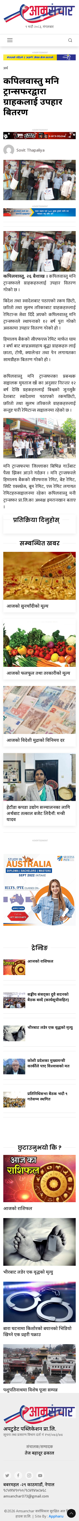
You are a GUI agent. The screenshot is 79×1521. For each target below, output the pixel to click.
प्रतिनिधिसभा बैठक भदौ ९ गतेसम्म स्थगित (47, 1096)
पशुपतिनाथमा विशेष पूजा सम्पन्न (30, 1390)
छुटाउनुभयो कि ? (39, 1148)
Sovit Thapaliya (30, 150)
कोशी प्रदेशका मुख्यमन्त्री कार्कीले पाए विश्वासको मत (48, 1063)
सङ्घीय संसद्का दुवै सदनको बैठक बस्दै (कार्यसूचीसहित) (48, 997)
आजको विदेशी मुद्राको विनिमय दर (36, 740)
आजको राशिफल (40, 961)
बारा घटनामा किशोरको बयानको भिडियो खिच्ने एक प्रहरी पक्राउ (37, 1331)
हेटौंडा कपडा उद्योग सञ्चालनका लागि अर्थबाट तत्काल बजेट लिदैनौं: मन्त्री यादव (38, 813)
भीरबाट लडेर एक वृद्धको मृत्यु (50, 1027)
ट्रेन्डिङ (39, 948)
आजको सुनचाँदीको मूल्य (27, 606)
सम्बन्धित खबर (40, 543)
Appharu (56, 1516)
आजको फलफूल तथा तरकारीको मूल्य (38, 673)
